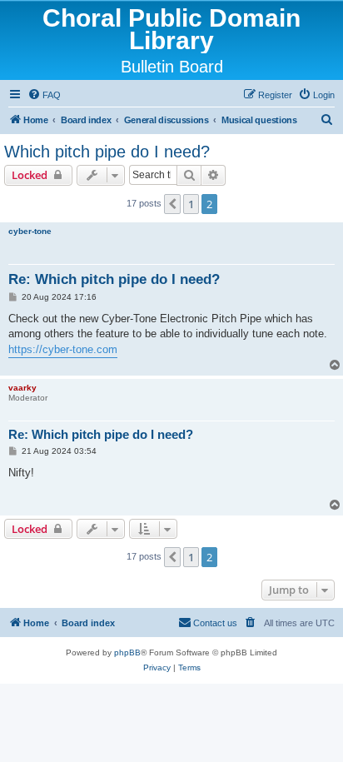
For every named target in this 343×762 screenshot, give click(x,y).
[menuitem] (44, 95)
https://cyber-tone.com (62, 349)
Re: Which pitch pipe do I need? (114, 279)
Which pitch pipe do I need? (107, 151)
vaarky (22, 387)
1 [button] (191, 204)
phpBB (127, 652)
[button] (172, 204)
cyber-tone (30, 231)
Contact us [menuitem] (215, 623)
